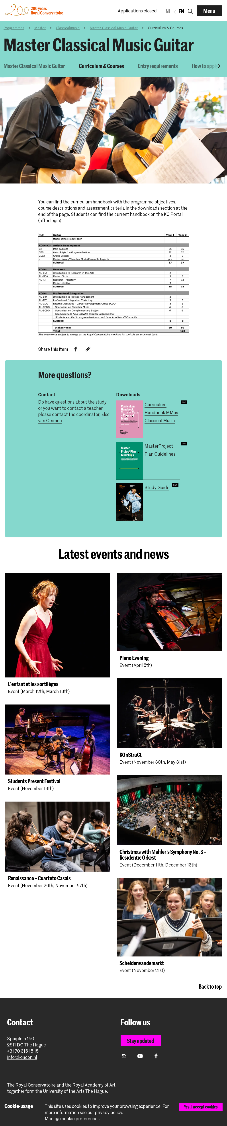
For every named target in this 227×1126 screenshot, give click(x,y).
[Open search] (190, 10)
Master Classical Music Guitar (114, 27)
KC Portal (173, 214)
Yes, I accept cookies (201, 1106)
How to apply (205, 65)
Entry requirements (158, 65)
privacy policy (108, 1112)
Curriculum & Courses (101, 65)
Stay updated (140, 1040)
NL (168, 11)
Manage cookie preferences (72, 1118)
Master (40, 27)
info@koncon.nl (22, 1057)
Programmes (14, 27)
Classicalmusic (68, 27)
